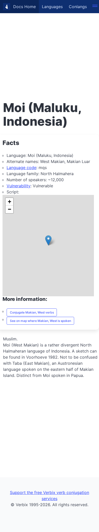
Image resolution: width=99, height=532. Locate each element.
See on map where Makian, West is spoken (40, 321)
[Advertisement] (49, 49)
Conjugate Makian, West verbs (32, 312)
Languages (52, 6)
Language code (21, 167)
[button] (48, 240)
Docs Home (24, 6)
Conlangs (78, 6)
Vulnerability (18, 185)
